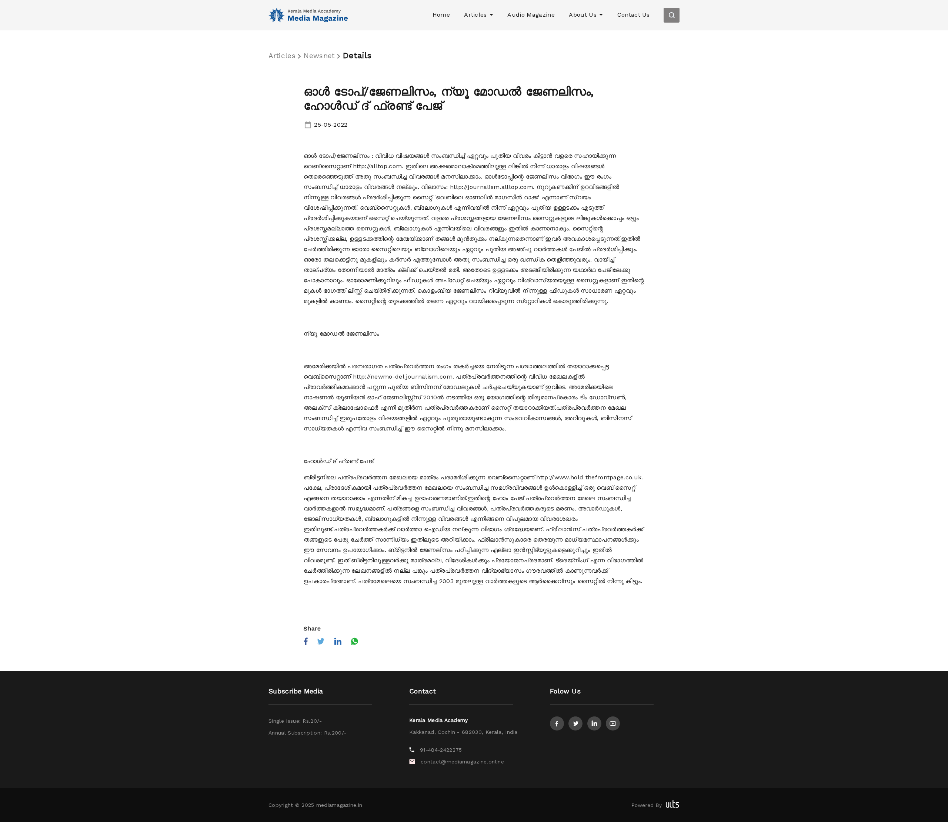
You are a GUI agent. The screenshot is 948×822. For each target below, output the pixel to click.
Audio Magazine (530, 14)
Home (441, 14)
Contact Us (633, 14)
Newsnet (320, 55)
